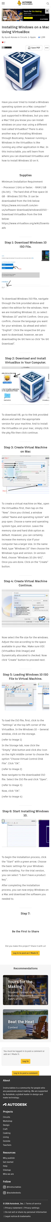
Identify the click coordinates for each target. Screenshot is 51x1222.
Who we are (8, 1174)
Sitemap (7, 1170)
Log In (26, 1061)
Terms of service (33, 1203)
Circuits (23, 37)
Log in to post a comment (26, 1073)
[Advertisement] (25, 15)
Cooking (7, 1133)
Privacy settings (31, 1207)
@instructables (14, 1187)
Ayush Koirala (11, 37)
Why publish (9, 1158)
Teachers (7, 1145)
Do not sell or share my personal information (26, 1212)
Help (5, 1166)
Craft (5, 1129)
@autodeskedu (14, 1192)
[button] (3, 3)
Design (6, 1125)
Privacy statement (13, 1207)
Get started (8, 1162)
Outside (6, 1141)
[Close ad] (47, 11)
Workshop (7, 1121)
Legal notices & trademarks (18, 1216)
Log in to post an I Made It (25, 953)
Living (6, 1137)
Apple (33, 37)
